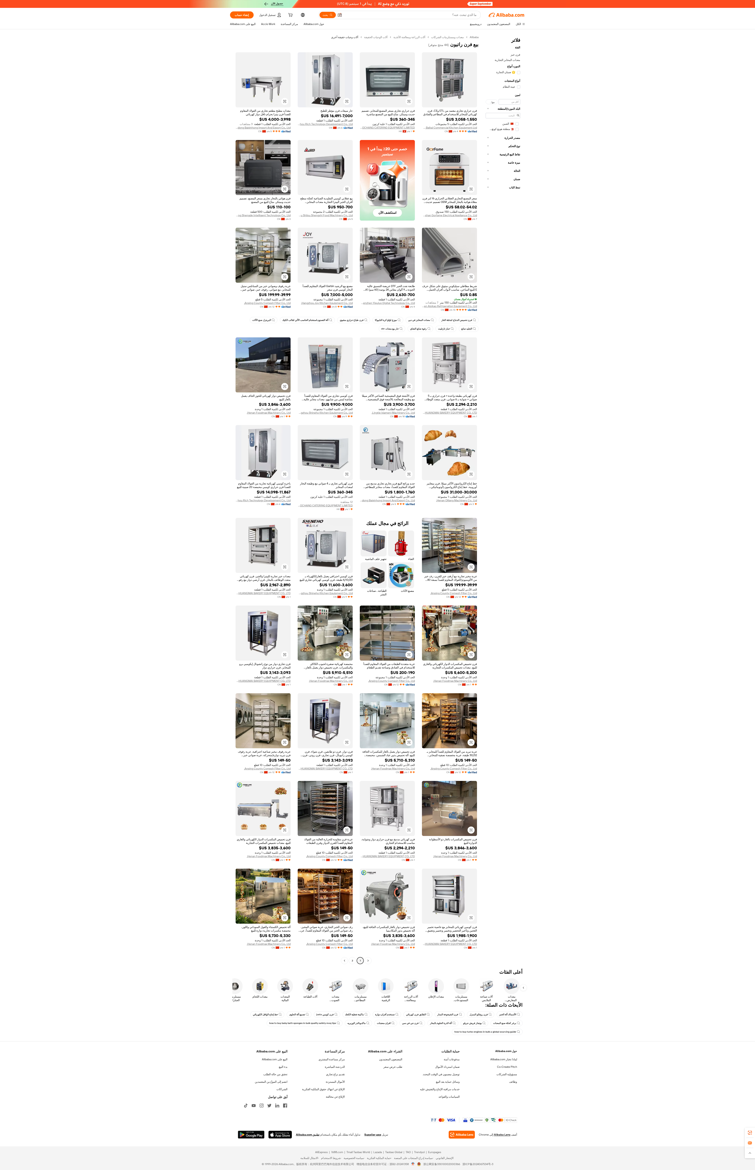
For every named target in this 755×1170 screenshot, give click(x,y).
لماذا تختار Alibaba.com (503, 1059)
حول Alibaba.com (506, 1051)
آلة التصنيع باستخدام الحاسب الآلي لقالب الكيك (305, 320)
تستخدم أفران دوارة (385, 1014)
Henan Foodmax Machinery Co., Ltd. (269, 412)
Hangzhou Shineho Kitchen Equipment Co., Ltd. (325, 412)
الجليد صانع (466, 328)
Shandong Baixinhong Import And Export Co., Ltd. (263, 127)
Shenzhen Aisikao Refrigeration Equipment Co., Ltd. (449, 306)
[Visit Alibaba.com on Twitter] (269, 1105)
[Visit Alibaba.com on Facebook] (285, 1105)
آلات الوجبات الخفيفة (376, 37)
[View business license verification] (413, 1164)
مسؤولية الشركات (506, 1074)
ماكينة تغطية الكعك (354, 1014)
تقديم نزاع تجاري (335, 1074)
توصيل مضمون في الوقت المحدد (441, 1074)
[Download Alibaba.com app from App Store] (280, 1135)
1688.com (337, 1152)
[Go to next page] (344, 960)
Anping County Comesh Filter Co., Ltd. (267, 303)
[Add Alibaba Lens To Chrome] (462, 1135)
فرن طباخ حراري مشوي (352, 320)
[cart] (290, 15)
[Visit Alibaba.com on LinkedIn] (277, 1105)
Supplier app (372, 1134)
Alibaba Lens (502, 1134)
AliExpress (321, 1152)
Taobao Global (393, 1152)
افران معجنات (384, 1023)
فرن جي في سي (410, 1023)
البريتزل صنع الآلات (261, 320)
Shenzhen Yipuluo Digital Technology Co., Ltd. (387, 303)
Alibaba (474, 37)
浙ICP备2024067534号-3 (477, 1164)
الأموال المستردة (335, 1081)
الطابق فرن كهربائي (416, 1014)
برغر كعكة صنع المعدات (504, 1023)
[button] (339, 15)
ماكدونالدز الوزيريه (356, 1023)
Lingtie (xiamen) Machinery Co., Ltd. (393, 412)
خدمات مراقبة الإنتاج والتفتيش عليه (440, 1089)
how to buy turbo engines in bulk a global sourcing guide (485, 1031)
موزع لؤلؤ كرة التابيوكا (386, 320)
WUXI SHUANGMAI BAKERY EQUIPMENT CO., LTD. (449, 412)
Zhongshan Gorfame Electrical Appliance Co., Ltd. (449, 215)
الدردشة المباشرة (335, 1066)
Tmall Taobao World (358, 1152)
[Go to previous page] (368, 960)
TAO (408, 1152)
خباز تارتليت (444, 328)
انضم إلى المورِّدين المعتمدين (271, 1081)
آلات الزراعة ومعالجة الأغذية (409, 37)
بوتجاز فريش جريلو (472, 1023)
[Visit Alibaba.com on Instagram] (261, 1105)
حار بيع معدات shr (390, 328)
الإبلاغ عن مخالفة (335, 1096)
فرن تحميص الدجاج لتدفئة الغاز (456, 320)
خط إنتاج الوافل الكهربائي (265, 1014)
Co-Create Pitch (507, 1066)
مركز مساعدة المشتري (332, 1059)
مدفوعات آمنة (452, 1059)
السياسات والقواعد (449, 1096)
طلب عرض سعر (392, 1066)
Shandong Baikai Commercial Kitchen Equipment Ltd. (449, 127)
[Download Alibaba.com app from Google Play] (251, 1135)
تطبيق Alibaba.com (307, 1134)
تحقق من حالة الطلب (275, 1074)
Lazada (377, 1152)
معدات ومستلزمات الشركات (447, 37)
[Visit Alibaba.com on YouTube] (253, 1105)
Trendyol (419, 1152)
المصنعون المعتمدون (390, 1059)
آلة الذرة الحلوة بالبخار (441, 1023)
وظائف (513, 1081)
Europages (434, 1152)
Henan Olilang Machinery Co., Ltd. (456, 500)
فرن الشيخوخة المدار (447, 1014)
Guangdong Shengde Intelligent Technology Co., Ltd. (263, 215)
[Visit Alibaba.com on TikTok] (245, 1105)
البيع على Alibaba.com (274, 1059)
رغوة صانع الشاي (418, 328)
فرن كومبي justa (325, 1014)
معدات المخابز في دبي (419, 320)
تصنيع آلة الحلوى (297, 1014)
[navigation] (503, 499)
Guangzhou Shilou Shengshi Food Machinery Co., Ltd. (325, 215)
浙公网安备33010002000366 (441, 1164)
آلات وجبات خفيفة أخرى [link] (344, 37)
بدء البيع (283, 1066)
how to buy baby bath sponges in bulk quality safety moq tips (302, 1023)
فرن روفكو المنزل (479, 1014)
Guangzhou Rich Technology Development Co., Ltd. (325, 124)
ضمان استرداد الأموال (447, 1066)
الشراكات (281, 1089)
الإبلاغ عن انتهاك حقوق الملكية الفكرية (323, 1089)
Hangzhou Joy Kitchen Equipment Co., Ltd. (327, 303)
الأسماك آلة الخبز (507, 1014)
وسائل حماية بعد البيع (448, 1081)
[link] (750, 1133)
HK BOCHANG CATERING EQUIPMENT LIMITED (387, 127)
